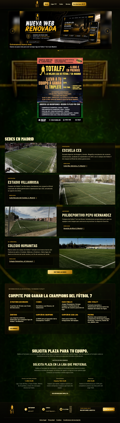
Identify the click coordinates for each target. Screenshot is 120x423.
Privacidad (51, 420)
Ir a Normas (13, 328)
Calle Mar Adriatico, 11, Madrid (75, 166)
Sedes (61, 4)
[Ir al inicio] (37, 3)
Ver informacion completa (60, 393)
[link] (60, 30)
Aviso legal (43, 420)
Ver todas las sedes (60, 272)
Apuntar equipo (108, 409)
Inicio (46, 4)
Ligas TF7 (54, 4)
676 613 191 (70, 411)
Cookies (58, 420)
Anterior (12, 31)
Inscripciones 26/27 (79, 4)
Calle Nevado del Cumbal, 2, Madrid (23, 198)
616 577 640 (70, 407)
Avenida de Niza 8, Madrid (74, 228)
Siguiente (107, 31)
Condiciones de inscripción (71, 420)
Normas (68, 4)
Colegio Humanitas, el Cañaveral (22, 261)
